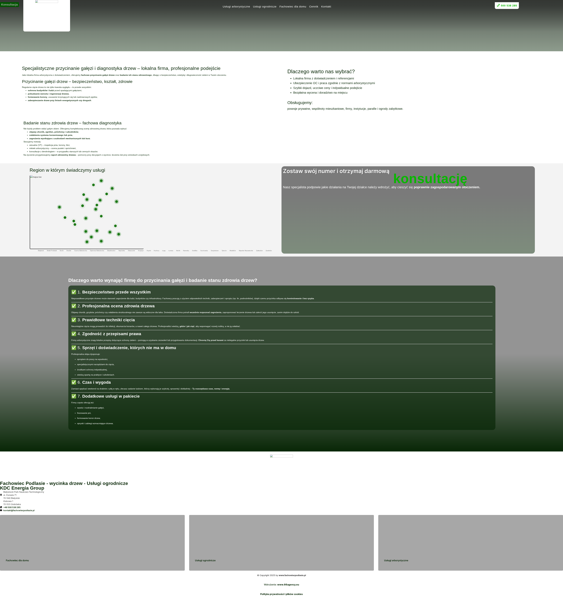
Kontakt (326, 6)
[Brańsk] (86, 231)
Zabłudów (259, 250)
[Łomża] (59, 207)
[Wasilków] (97, 205)
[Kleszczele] (101, 241)
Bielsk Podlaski (52, 250)
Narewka (186, 250)
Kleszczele (131, 250)
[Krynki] (116, 201)
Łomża (171, 250)
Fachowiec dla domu (292, 6)
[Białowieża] (119, 234)
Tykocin (224, 250)
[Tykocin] (82, 206)
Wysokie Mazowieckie (246, 250)
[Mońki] (83, 195)
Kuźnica (156, 250)
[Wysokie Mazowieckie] (74, 221)
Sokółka (194, 250)
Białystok (41, 250)
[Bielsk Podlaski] (97, 231)
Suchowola (204, 250)
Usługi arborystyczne (236, 6)
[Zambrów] (101, 216)
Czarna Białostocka (80, 250)
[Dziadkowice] (87, 242)
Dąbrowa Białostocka (97, 250)
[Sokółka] (107, 194)
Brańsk (69, 250)
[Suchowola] (93, 185)
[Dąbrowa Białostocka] (101, 181)
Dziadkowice (111, 250)
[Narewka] (115, 226)
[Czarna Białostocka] (100, 200)
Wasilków (233, 250)
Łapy (164, 250)
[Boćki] (91, 237)
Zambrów (269, 250)
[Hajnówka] (110, 232)
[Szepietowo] (75, 224)
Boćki (61, 250)
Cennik (313, 6)
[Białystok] (96, 209)
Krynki (149, 250)
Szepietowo (215, 250)
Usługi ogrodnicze (265, 6)
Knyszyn (141, 250)
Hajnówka (121, 250)
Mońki (178, 250)
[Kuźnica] (112, 188)
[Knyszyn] (87, 199)
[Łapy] (86, 218)
